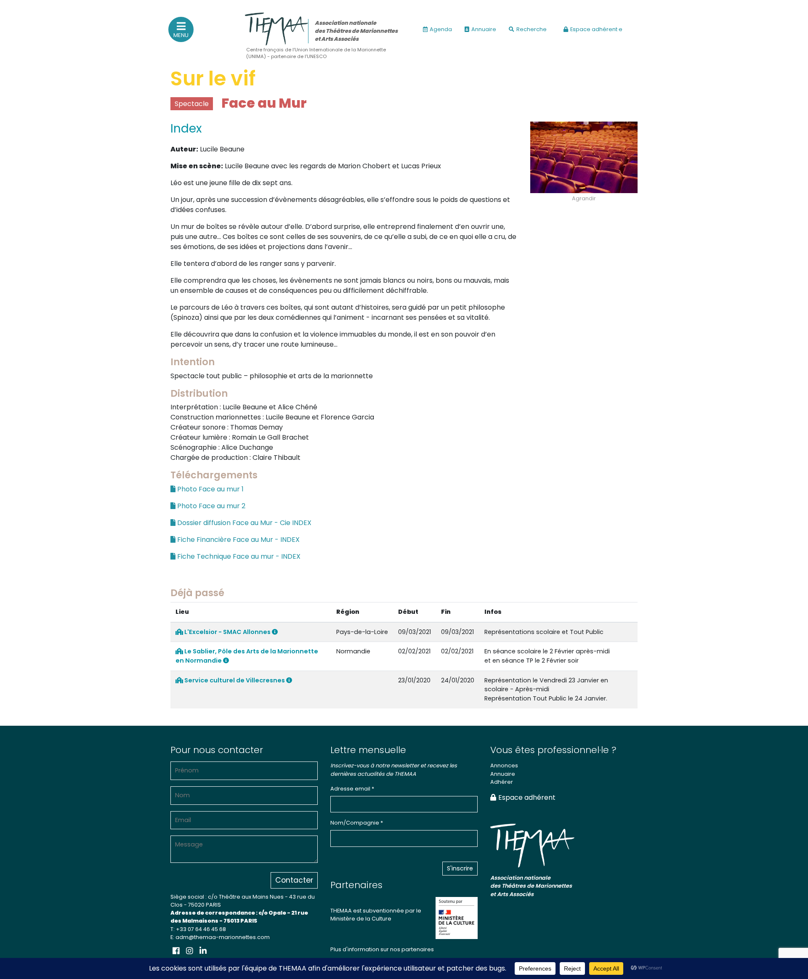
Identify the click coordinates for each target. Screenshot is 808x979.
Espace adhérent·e (596, 29)
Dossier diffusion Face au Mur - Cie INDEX (243, 523)
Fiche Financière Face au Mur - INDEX (237, 539)
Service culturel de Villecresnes (234, 680)
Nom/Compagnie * (356, 822)
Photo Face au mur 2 (210, 506)
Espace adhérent (527, 797)
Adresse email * (352, 788)
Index (186, 128)
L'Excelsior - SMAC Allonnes (227, 632)
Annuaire (483, 29)
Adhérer (501, 781)
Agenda (441, 29)
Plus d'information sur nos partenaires (382, 949)
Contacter (294, 880)
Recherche (531, 29)
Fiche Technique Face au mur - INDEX (237, 556)
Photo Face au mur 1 (209, 489)
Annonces (504, 765)
